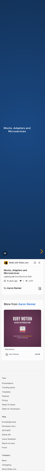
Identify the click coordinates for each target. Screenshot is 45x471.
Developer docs (9, 426)
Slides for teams (8, 405)
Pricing (5, 400)
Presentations (7, 383)
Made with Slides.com (18, 263)
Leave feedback (9, 439)
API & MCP (6, 430)
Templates (6, 392)
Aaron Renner (14, 288)
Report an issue (8, 443)
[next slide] (42, 251)
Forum (4, 447)
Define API (6, 435)
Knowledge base (9, 422)
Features (5, 396)
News (4, 460)
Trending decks (8, 387)
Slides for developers (11, 409)
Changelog (6, 465)
